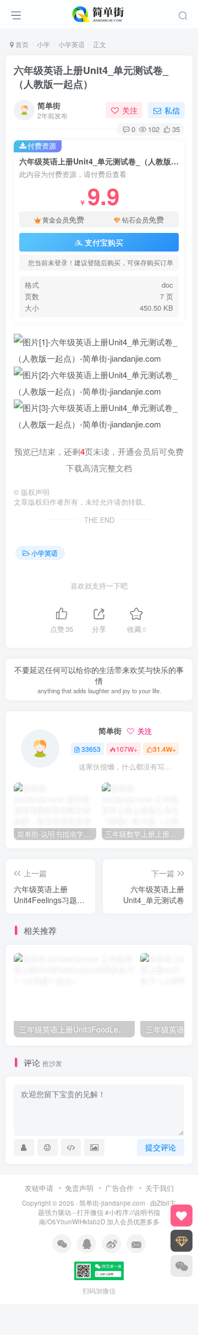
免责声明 (79, 1188)
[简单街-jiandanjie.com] (99, 12)
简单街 (49, 105)
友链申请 (39, 1188)
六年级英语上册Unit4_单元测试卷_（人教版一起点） (91, 77)
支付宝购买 (104, 242)
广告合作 (119, 1188)
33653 (91, 749)
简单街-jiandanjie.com (112, 1203)
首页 (21, 44)
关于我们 (159, 1188)
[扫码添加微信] (181, 1266)
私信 (172, 110)
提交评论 (160, 1147)
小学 (43, 44)
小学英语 (71, 44)
